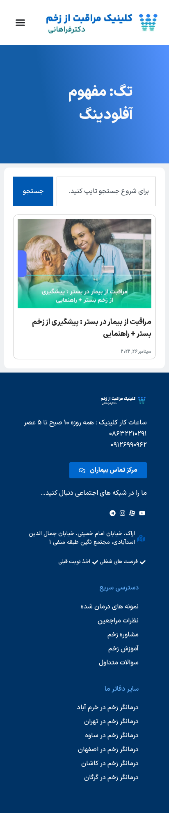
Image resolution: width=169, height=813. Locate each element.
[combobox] (106, 191)
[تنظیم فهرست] (20, 22)
